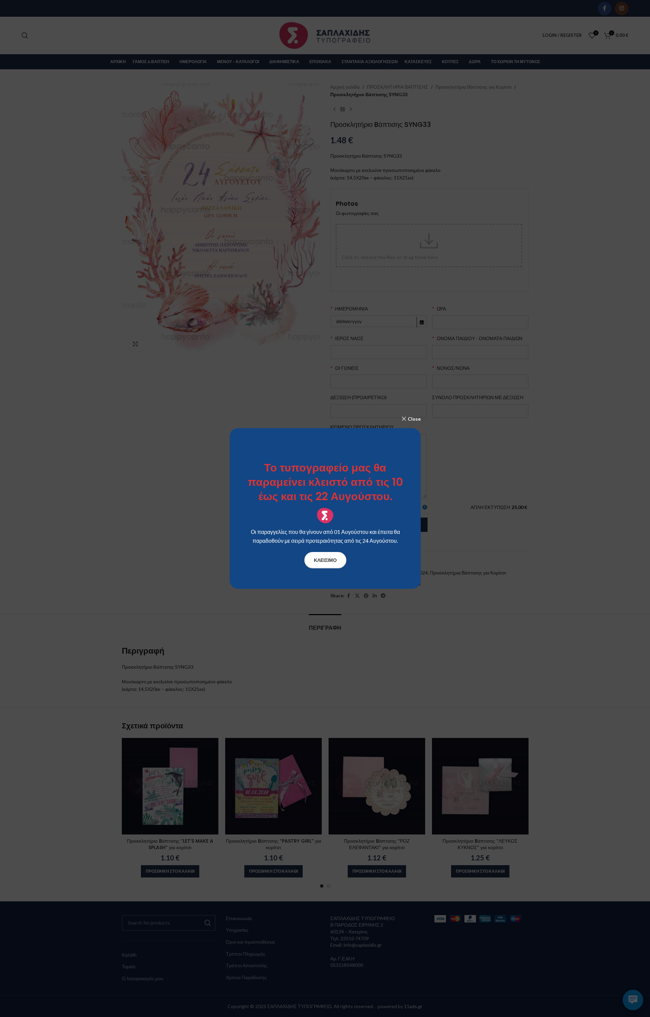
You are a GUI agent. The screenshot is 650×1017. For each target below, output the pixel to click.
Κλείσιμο (325, 560)
